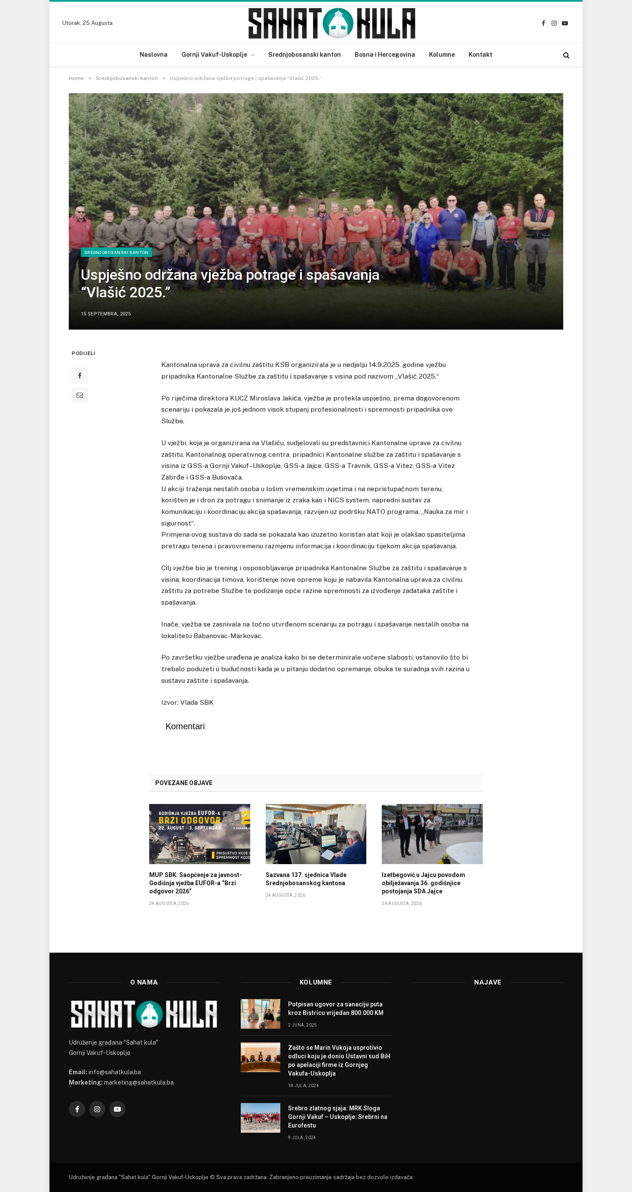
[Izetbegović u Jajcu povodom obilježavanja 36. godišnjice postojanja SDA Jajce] (432, 834)
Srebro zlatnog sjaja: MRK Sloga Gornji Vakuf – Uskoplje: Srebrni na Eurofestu (337, 1117)
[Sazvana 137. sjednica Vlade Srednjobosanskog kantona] (316, 834)
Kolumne (442, 54)
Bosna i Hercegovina (385, 54)
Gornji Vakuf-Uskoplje (214, 54)
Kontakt (480, 54)
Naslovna (154, 54)
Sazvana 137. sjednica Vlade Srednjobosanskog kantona (306, 878)
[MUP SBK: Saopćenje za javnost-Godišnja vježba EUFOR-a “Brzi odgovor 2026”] (199, 834)
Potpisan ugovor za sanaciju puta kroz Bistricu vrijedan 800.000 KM (335, 1008)
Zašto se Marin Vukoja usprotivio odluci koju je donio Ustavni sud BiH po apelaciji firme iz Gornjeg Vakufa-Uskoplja (339, 1060)
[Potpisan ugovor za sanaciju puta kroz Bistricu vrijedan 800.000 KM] (260, 1014)
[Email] (80, 395)
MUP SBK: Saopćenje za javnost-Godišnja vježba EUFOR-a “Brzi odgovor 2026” (195, 883)
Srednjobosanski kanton (304, 54)
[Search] (565, 54)
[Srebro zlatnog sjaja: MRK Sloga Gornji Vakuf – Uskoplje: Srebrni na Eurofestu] (260, 1118)
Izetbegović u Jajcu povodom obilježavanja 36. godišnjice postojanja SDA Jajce (423, 883)
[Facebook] (80, 376)
